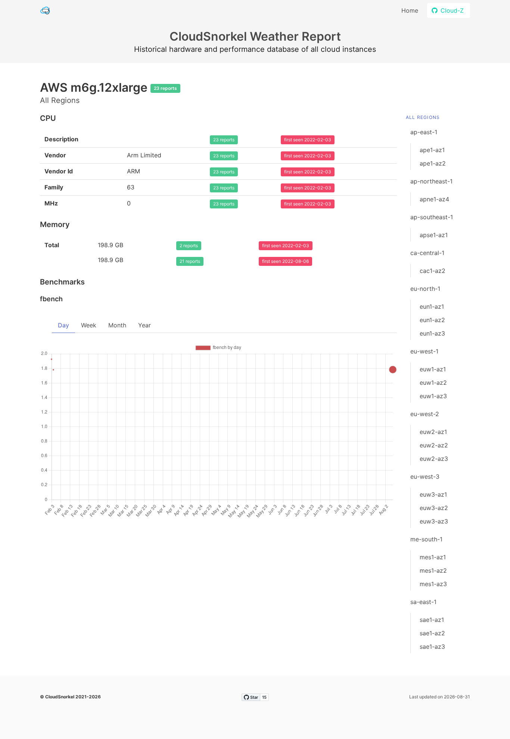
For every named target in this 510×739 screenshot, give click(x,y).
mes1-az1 (433, 557)
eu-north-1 (425, 288)
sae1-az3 (432, 646)
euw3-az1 (433, 494)
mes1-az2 (433, 570)
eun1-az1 (432, 306)
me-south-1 (426, 539)
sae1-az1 (432, 619)
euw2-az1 (433, 431)
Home (409, 10)
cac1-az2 (432, 270)
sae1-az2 (432, 633)
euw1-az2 (433, 382)
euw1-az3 (433, 396)
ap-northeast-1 (431, 181)
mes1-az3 (433, 584)
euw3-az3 (434, 521)
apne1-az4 (434, 199)
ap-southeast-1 (431, 217)
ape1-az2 (433, 163)
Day (63, 325)
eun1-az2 (432, 320)
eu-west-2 (424, 414)
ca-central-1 (427, 253)
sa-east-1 (423, 602)
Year (144, 325)
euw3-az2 (434, 508)
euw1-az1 (433, 369)
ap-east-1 (423, 132)
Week (88, 325)
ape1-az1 (432, 150)
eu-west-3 (424, 476)
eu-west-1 (424, 351)
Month (117, 325)
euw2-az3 (434, 458)
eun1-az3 (432, 333)
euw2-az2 (434, 445)
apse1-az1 (434, 235)
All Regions (423, 117)
